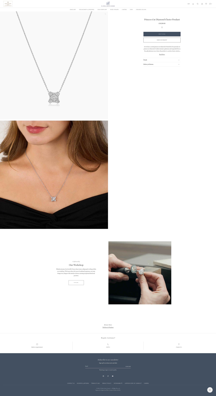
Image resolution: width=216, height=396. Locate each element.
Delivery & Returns (83, 383)
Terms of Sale (95, 383)
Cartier (124, 9)
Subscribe (128, 366)
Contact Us (179, 347)
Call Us (108, 347)
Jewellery (73, 9)
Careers (146, 383)
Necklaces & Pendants (108, 327)
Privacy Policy (106, 383)
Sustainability (118, 383)
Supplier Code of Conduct (133, 383)
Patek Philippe (114, 9)
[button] (198, 4)
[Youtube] (113, 377)
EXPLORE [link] (76, 282)
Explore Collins (141, 9)
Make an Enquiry (162, 40)
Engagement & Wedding (86, 9)
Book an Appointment (37, 347)
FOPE (131, 9)
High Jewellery (102, 9)
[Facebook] (108, 377)
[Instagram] (103, 377)
